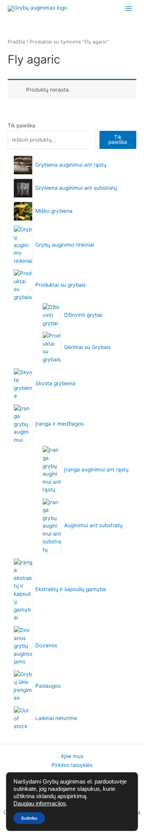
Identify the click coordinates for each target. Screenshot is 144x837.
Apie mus (72, 756)
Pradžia (16, 42)
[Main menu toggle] (128, 8)
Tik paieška (21, 125)
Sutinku (29, 818)
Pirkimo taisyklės (72, 765)
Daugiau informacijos (39, 803)
